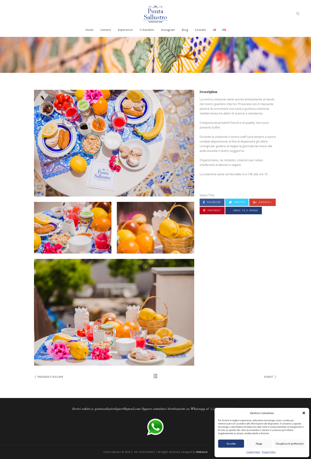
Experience (125, 29)
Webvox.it (202, 452)
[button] (304, 413)
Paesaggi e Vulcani (50, 376)
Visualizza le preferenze (290, 443)
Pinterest (214, 210)
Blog (185, 29)
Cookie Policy (253, 452)
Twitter (239, 202)
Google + (265, 202)
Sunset (269, 376)
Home (89, 29)
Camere (105, 29)
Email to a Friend (245, 210)
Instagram (168, 29)
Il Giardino (147, 29)
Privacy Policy (269, 452)
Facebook (213, 202)
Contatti (200, 29)
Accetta (231, 443)
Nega (259, 443)
